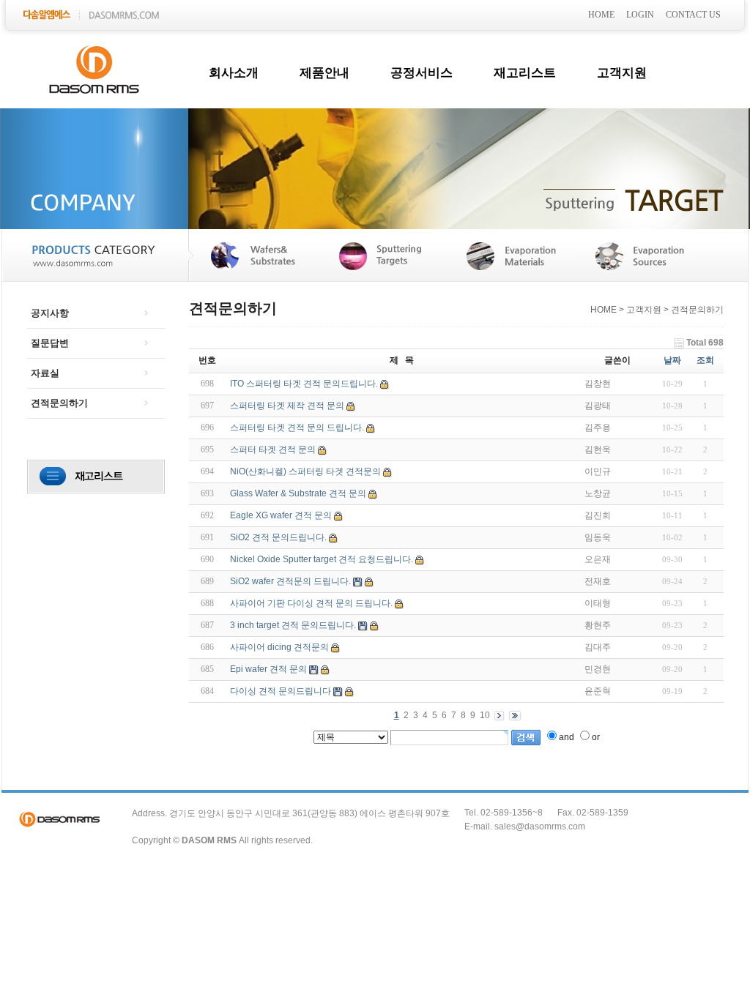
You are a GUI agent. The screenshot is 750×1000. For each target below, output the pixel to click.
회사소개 (234, 73)
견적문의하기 (59, 403)
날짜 (672, 360)
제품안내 (324, 73)
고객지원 (622, 73)
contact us (693, 15)
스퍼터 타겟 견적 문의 (273, 449)
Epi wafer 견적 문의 (268, 669)
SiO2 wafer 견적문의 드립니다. (290, 581)
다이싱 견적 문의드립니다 (280, 691)
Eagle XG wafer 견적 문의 (281, 515)
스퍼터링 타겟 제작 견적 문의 (287, 405)
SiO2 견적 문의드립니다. (278, 537)
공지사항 (50, 312)
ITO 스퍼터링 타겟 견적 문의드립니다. (304, 383)
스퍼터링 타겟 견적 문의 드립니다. (297, 427)
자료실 (45, 372)
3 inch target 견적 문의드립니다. (293, 625)
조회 (705, 360)
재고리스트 (525, 73)
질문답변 (50, 342)
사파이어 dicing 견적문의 (279, 647)
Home (601, 15)
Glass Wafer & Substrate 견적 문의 (298, 493)
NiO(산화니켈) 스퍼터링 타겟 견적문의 (305, 471)
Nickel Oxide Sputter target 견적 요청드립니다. (321, 559)
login (640, 15)
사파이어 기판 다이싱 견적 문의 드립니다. (311, 603)
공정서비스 (421, 73)
